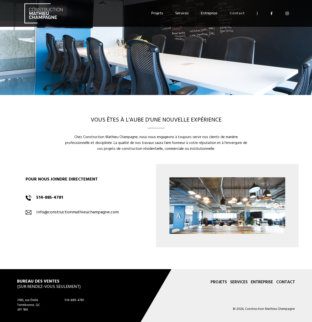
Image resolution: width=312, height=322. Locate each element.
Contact (237, 13)
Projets (157, 13)
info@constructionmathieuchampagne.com (77, 212)
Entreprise (209, 13)
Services (182, 13)
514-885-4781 (74, 300)
